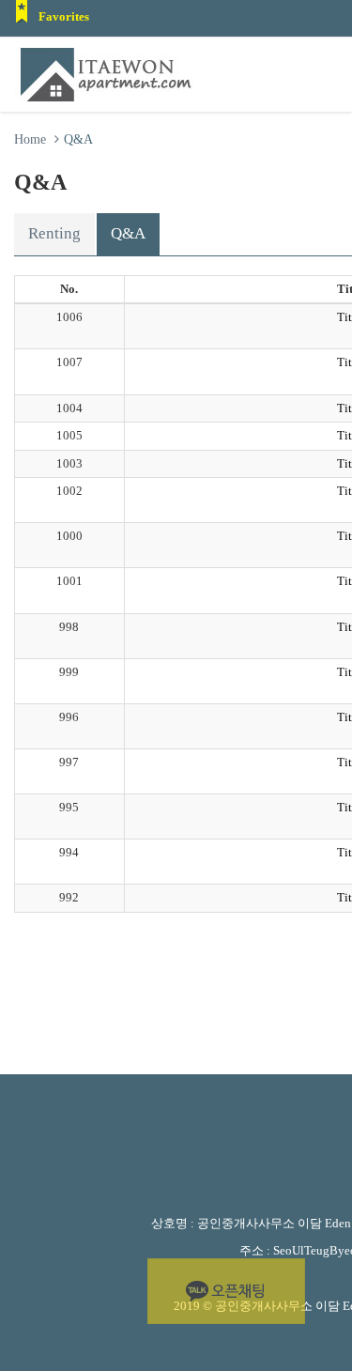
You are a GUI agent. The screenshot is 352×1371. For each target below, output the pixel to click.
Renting (54, 233)
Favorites (63, 16)
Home (30, 139)
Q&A (128, 233)
